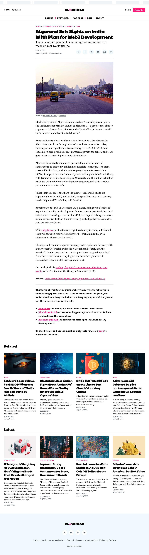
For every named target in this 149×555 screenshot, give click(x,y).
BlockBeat (44, 308)
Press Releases (75, 540)
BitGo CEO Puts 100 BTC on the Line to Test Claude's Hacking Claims (92, 386)
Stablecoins (9, 460)
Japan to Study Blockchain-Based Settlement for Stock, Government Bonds (54, 469)
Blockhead (40, 50)
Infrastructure (47, 460)
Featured (63, 18)
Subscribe (139, 10)
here (101, 331)
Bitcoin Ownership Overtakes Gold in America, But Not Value (129, 467)
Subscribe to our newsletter (49, 540)
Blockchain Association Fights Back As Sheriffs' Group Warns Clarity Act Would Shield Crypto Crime (56, 388)
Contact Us (91, 540)
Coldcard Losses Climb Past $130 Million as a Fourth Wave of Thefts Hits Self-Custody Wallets (19, 388)
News (38, 26)
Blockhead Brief (47, 312)
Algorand (68, 26)
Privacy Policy (107, 540)
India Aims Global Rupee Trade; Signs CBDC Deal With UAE (75, 278)
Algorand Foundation (52, 26)
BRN (89, 18)
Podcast (78, 18)
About (100, 18)
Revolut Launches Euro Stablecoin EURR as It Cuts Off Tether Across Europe (92, 469)
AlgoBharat (48, 230)
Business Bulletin (48, 319)
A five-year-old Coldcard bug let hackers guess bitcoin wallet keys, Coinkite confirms (127, 388)
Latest (49, 18)
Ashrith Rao (118, 490)
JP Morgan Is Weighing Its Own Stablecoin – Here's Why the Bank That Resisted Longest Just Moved (19, 471)
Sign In (128, 10)
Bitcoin (116, 460)
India (78, 26)
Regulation (45, 377)
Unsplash (62, 116)
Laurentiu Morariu (50, 116)
